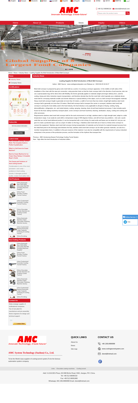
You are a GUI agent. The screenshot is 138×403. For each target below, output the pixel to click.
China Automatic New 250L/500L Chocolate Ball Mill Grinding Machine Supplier (23, 183)
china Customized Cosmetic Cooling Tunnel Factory (22, 199)
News (81, 23)
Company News (16, 83)
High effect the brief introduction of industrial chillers (53, 139)
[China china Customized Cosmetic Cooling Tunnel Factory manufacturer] (13, 201)
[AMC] (69, 11)
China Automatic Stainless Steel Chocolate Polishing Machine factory (23, 217)
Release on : (91, 84)
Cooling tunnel (81, 368)
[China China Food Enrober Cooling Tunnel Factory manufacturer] (13, 192)
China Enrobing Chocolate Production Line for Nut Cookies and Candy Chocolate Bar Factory (23, 237)
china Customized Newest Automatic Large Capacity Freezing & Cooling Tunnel (23, 227)
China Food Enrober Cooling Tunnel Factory (22, 190)
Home (15, 23)
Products (60, 23)
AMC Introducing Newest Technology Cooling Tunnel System (59, 137)
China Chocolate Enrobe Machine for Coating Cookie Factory (23, 209)
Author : (55, 84)
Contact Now (19, 323)
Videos (122, 23)
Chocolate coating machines (65, 368)
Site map (74, 349)
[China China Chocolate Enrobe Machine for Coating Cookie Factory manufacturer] (13, 209)
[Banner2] (69, 48)
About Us (37, 23)
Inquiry (101, 23)
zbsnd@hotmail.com (122, 9)
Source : (64, 84)
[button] (66, 69)
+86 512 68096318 (104, 9)
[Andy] (11, 319)
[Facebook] (100, 361)
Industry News (23, 73)
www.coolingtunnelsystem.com (113, 349)
